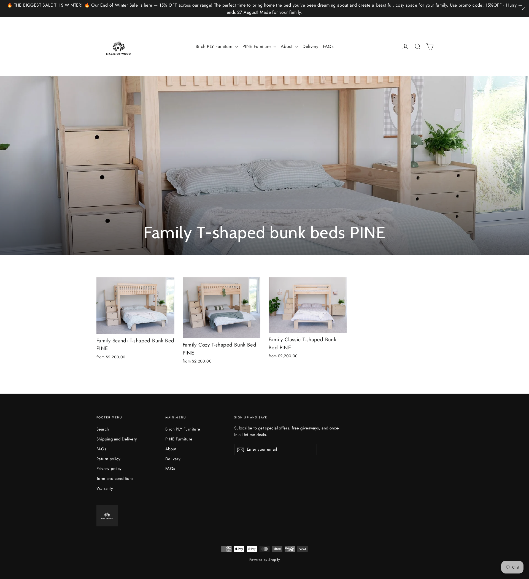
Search (102, 429)
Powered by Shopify (264, 559)
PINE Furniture (257, 46)
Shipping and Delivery (116, 439)
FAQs (328, 46)
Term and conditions (115, 478)
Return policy (108, 459)
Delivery (310, 46)
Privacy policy (109, 469)
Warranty (104, 488)
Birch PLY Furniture (215, 46)
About (287, 46)
